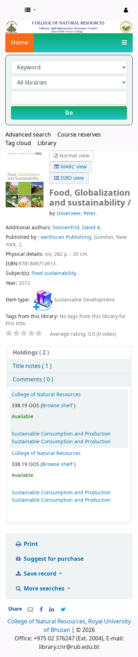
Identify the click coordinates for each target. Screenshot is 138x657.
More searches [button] (44, 588)
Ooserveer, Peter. (77, 213)
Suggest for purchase (53, 559)
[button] (30, 10)
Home (19, 42)
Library (47, 143)
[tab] (69, 353)
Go (69, 113)
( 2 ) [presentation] (31, 352)
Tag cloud (18, 143)
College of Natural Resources (46, 394)
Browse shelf (58, 405)
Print (30, 544)
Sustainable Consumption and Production (61, 434)
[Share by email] (30, 609)
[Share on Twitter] (63, 609)
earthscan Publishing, (67, 237)
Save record (40, 574)
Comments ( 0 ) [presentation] (33, 379)
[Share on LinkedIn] (51, 609)
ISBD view (71, 178)
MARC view (73, 167)
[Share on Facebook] (41, 609)
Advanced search (28, 135)
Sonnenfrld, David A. (77, 227)
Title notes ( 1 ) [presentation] (32, 366)
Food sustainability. (54, 273)
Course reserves (79, 135)
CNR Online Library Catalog (13, 10)
